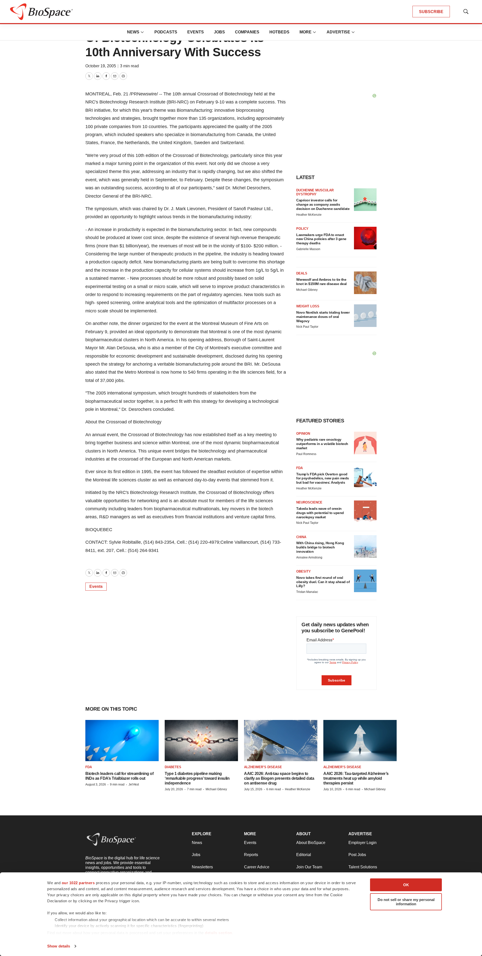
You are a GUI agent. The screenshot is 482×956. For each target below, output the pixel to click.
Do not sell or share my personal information (406, 901)
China (301, 537)
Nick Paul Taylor (307, 326)
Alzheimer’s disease (263, 767)
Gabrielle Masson (308, 249)
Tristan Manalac (307, 592)
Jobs (219, 32)
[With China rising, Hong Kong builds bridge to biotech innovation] (365, 546)
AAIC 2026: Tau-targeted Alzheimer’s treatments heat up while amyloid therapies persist (356, 778)
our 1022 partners (78, 883)
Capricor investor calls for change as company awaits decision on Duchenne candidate (322, 204)
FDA (299, 468)
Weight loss (307, 306)
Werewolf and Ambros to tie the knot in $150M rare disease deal (321, 281)
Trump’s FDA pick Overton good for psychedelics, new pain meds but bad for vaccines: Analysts (322, 478)
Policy (302, 229)
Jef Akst (134, 784)
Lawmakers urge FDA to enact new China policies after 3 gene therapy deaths (321, 239)
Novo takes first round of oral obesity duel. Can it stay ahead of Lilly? (323, 582)
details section (218, 933)
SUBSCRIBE (431, 12)
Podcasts (165, 32)
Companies (247, 32)
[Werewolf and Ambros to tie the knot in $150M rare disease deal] (365, 282)
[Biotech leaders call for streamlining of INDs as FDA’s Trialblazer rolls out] (122, 740)
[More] (142, 32)
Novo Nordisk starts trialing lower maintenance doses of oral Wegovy (322, 316)
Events (195, 32)
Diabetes (173, 767)
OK (406, 885)
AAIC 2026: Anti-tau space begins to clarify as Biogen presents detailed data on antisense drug (279, 778)
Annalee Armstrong (309, 557)
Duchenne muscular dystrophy (315, 192)
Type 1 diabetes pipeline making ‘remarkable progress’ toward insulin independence (197, 778)
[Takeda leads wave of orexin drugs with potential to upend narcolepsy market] (365, 511)
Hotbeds (279, 32)
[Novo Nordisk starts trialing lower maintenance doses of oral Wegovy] (365, 315)
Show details (58, 946)
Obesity (303, 571)
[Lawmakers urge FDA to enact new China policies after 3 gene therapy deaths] (365, 238)
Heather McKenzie (309, 214)
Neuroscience (309, 502)
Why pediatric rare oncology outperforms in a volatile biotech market (322, 443)
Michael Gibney (307, 290)
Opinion (303, 433)
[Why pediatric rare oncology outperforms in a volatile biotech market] (365, 443)
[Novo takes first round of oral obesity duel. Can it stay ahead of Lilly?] (365, 581)
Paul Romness (306, 454)
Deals (301, 273)
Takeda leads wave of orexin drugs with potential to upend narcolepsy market (320, 513)
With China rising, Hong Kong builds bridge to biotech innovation (320, 547)
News (133, 32)
